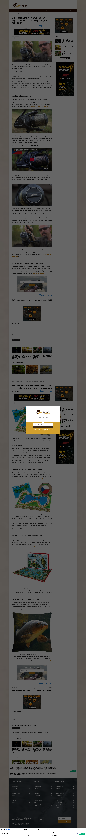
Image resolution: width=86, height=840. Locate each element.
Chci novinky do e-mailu (43, 427)
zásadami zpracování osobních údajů (44, 430)
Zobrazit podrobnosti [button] (73, 833)
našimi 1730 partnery (9, 829)
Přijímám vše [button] (81, 833)
